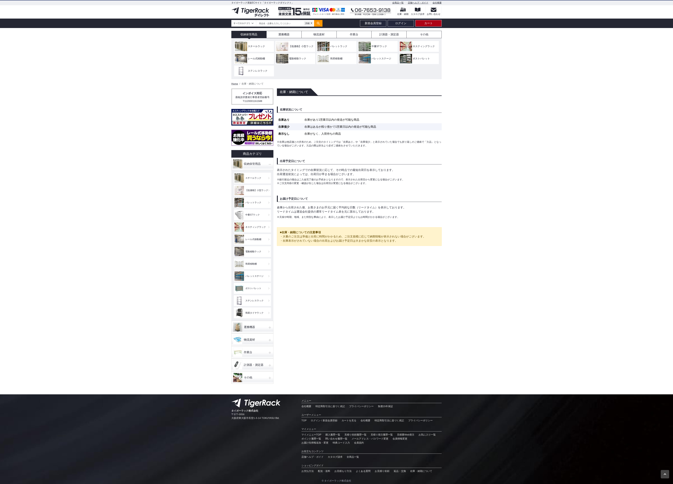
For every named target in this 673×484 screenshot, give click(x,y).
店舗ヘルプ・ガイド (418, 2)
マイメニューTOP (311, 434)
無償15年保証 (385, 406)
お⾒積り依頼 (382, 471)
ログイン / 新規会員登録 (324, 420)
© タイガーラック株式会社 (336, 480)
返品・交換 (400, 471)
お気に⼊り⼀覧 (427, 434)
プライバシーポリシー (361, 406)
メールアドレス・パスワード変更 (370, 438)
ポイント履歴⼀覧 (311, 438)
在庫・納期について (421, 471)
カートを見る (349, 420)
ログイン (400, 23)
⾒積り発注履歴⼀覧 (382, 434)
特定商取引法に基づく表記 (330, 406)
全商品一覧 (398, 2)
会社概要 (437, 2)
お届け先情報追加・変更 (314, 442)
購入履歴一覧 (332, 434)
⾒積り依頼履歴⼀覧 (355, 434)
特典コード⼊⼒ (341, 442)
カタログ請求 (335, 456)
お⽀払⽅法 (307, 471)
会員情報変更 (400, 438)
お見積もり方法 (343, 471)
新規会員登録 (373, 23)
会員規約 (359, 442)
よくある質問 (363, 471)
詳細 (307, 23)
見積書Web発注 (405, 434)
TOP (304, 420)
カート (428, 23)
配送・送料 (324, 471)
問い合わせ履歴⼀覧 (336, 438)
